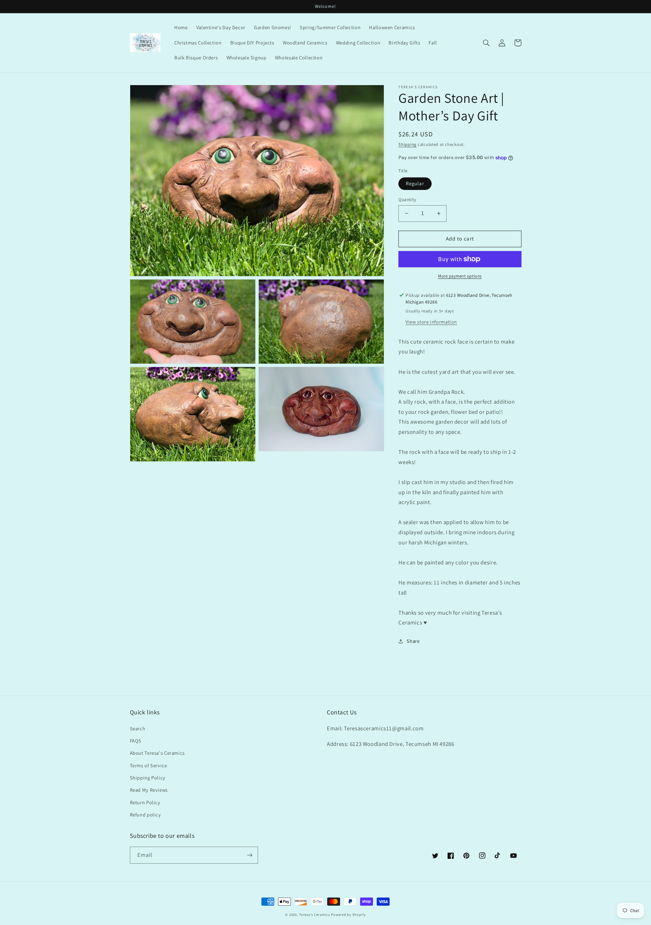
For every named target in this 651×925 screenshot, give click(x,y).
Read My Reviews (149, 790)
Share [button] (413, 641)
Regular (415, 183)
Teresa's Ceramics (314, 914)
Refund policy (145, 814)
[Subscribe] (249, 855)
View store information (431, 322)
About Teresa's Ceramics (157, 753)
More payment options (460, 276)
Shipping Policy (147, 777)
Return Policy (145, 802)
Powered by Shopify (348, 914)
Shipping (407, 145)
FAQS (136, 740)
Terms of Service (148, 765)
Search (137, 728)
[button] (486, 43)
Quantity (407, 199)
